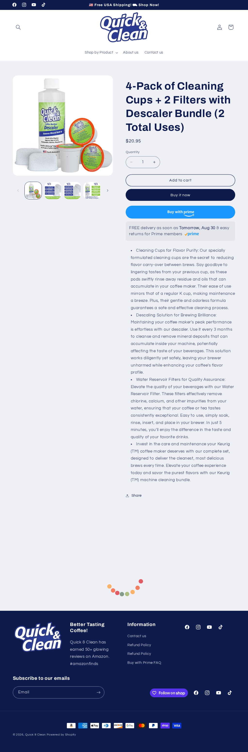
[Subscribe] (98, 692)
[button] (18, 27)
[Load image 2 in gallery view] (52, 190)
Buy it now (180, 195)
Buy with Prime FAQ (144, 663)
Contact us (136, 636)
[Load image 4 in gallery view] (91, 190)
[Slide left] (18, 190)
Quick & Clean (35, 734)
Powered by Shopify (61, 734)
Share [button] (137, 495)
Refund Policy (139, 645)
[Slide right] (107, 190)
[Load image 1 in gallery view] (33, 190)
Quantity (133, 152)
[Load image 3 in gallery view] (72, 190)
